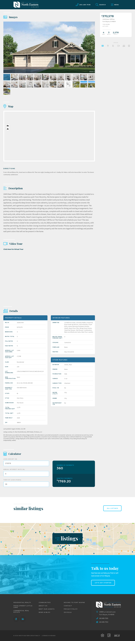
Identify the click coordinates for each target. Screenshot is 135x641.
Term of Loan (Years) (12, 480)
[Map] (49, 136)
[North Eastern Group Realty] (26, 4)
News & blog (44, 612)
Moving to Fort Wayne (74, 602)
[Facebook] (16, 619)
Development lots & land (23, 606)
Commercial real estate (21, 611)
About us (43, 606)
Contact (68, 606)
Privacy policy (71, 609)
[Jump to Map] (108, 46)
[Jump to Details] (123, 46)
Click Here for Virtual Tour (13, 249)
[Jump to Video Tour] (118, 46)
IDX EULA (68, 612)
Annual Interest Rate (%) (14, 469)
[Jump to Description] (113, 46)
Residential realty (22, 602)
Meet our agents (47, 609)
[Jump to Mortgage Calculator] (129, 46)
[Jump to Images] (102, 46)
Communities (45, 602)
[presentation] (91, 47)
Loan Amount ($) (10, 459)
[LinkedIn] (22, 619)
